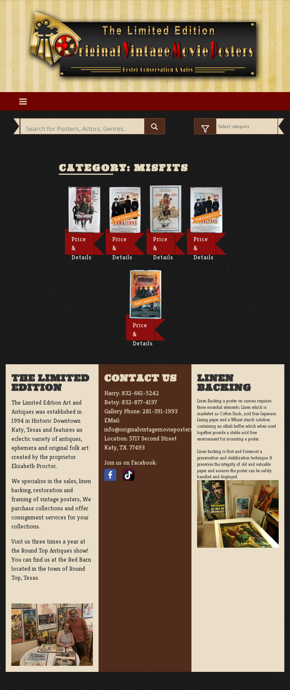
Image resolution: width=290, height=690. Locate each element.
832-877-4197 (139, 402)
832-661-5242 (140, 393)
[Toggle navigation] (23, 101)
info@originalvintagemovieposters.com (154, 429)
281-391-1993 (159, 411)
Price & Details (81, 245)
